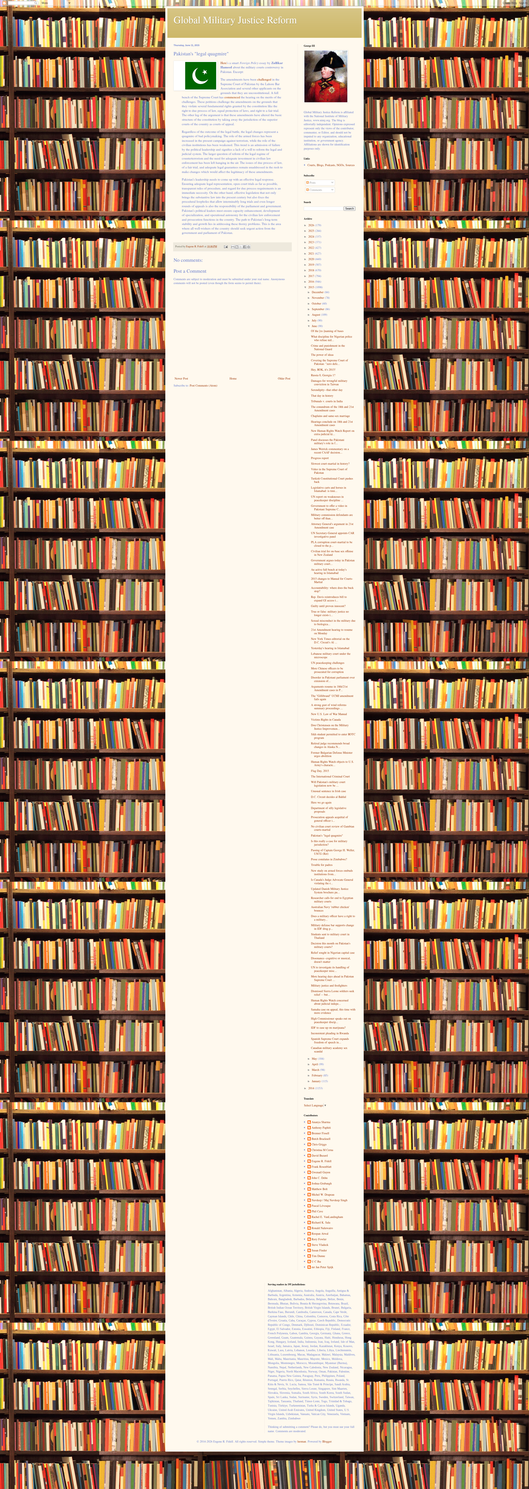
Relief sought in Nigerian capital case (333, 953)
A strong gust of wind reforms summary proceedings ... (328, 706)
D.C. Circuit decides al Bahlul (328, 797)
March (316, 1070)
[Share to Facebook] (245, 247)
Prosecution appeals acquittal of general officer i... (329, 818)
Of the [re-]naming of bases (327, 331)
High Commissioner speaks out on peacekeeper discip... (331, 1020)
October (317, 303)
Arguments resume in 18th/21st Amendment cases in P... (329, 688)
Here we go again (321, 802)
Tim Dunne (318, 1256)
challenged (264, 79)
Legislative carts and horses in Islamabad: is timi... (328, 489)
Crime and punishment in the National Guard (328, 347)
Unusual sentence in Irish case (328, 791)
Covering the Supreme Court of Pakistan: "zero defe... (329, 362)
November (318, 298)
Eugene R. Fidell (321, 1161)
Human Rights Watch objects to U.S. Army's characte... (332, 763)
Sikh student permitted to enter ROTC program (333, 736)
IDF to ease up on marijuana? (328, 1028)
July (314, 320)
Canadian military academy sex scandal (329, 1049)
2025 (311, 231)
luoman (301, 1441)
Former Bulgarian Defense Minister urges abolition (332, 754)
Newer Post (181, 378)
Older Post (284, 378)
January (317, 1081)
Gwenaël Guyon (321, 1172)
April (315, 1064)
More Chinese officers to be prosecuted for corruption (327, 670)
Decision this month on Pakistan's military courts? (330, 945)
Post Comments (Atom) (203, 385)
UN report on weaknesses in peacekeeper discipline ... (327, 498)
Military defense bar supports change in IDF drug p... (332, 927)
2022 (311, 248)
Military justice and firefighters (329, 985)
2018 (311, 270)
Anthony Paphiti (321, 1128)
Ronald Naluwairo (322, 1228)
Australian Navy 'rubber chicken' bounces (330, 908)
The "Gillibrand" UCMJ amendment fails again (332, 697)
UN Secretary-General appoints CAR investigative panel (332, 534)
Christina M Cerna (322, 1150)
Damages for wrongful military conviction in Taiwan (329, 382)
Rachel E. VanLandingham (327, 1217)
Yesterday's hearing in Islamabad (330, 648)
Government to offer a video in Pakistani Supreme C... (329, 507)
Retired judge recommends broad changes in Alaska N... (330, 745)
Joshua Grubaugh (322, 1183)
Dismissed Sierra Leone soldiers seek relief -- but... (332, 992)
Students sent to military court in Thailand (330, 936)
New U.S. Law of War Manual (329, 714)
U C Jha (316, 1261)
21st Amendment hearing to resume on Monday (332, 631)
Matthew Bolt (320, 1189)
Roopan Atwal (320, 1233)
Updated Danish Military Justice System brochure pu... (329, 890)
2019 (311, 265)
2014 (311, 1088)
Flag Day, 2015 (320, 771)
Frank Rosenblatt (321, 1167)
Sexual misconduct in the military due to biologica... (333, 622)
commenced (232, 97)
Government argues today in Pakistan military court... (333, 562)
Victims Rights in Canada (326, 719)
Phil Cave (317, 1211)
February (317, 1075)
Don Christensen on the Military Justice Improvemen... (330, 727)
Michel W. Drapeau (323, 1194)
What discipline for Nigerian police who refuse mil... (331, 338)
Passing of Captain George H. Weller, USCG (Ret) (333, 852)
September (318, 309)
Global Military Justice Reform (235, 19)
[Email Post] (225, 246)
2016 (311, 281)
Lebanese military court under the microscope (330, 655)
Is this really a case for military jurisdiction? (329, 842)
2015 (311, 287)
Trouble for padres (321, 865)
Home (233, 378)
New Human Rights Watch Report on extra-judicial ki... (332, 432)
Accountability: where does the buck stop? (332, 589)
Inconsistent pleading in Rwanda (330, 1033)
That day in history (322, 396)
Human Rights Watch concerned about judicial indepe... (329, 1002)
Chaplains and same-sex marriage (330, 416)
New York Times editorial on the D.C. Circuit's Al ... (330, 640)
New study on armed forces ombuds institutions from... (332, 872)
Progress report (320, 458)
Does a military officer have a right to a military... (333, 917)
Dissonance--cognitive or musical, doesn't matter (331, 960)
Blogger (326, 1441)
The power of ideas (322, 355)
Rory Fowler (319, 1239)
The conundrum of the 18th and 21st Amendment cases (332, 408)
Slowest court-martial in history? (330, 463)
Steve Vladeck (320, 1245)
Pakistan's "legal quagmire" (327, 835)
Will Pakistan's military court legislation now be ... (328, 783)
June (315, 326)
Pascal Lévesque (321, 1206)
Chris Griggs (319, 1144)
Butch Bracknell (321, 1139)
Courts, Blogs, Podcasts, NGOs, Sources (331, 165)
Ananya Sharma (321, 1122)
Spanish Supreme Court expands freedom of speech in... (330, 1040)
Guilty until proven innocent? (328, 606)
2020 (311, 259)
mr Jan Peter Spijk (322, 1267)
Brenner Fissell (320, 1133)
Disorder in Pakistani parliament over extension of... (333, 679)
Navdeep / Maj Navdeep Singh (329, 1200)
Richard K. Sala (321, 1222)
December (318, 292)
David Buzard (320, 1155)
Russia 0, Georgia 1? (323, 375)
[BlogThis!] (237, 247)
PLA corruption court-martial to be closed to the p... (331, 544)
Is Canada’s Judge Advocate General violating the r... (332, 881)
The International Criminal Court (330, 776)
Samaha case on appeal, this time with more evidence (333, 1011)
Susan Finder (319, 1250)
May (315, 1059)
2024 (311, 236)
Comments (315, 190)
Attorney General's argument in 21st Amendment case (332, 525)
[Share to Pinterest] (249, 247)
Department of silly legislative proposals (328, 809)
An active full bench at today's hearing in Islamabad (329, 571)
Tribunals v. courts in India (327, 401)
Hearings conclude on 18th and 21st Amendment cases (332, 423)
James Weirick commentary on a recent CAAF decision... (330, 450)
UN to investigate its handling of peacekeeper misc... (330, 969)
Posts (312, 182)
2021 (311, 253)
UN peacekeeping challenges (327, 663)
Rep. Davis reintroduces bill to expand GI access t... (329, 598)
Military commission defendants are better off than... (332, 516)
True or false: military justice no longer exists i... (330, 613)
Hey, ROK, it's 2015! (323, 369)
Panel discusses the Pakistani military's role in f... (327, 441)
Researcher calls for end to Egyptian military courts (332, 899)
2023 (311, 242)
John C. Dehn (320, 1178)
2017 (311, 276)
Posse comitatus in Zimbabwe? (329, 859)
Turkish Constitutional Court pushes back (332, 480)
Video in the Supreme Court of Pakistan (329, 471)
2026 (311, 225)
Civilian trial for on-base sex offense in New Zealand (332, 553)
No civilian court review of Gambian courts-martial (332, 828)
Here (223, 63)
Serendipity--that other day (327, 390)
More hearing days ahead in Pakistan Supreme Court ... (332, 978)
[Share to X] (241, 247)
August (316, 315)
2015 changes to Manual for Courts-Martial (332, 580)
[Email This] (233, 247)
